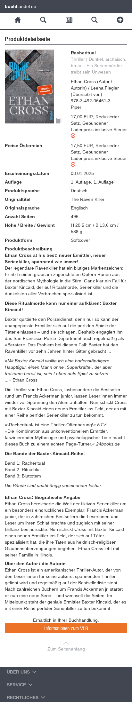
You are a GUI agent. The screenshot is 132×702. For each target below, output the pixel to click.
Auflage (13, 182)
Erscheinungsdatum (27, 173)
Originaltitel (17, 199)
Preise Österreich (23, 145)
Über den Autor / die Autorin (35, 563)
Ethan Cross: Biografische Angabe (42, 497)
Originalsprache (22, 207)
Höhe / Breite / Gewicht (30, 225)
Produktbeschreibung (29, 248)
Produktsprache (22, 190)
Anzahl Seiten (20, 216)
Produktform (18, 240)
